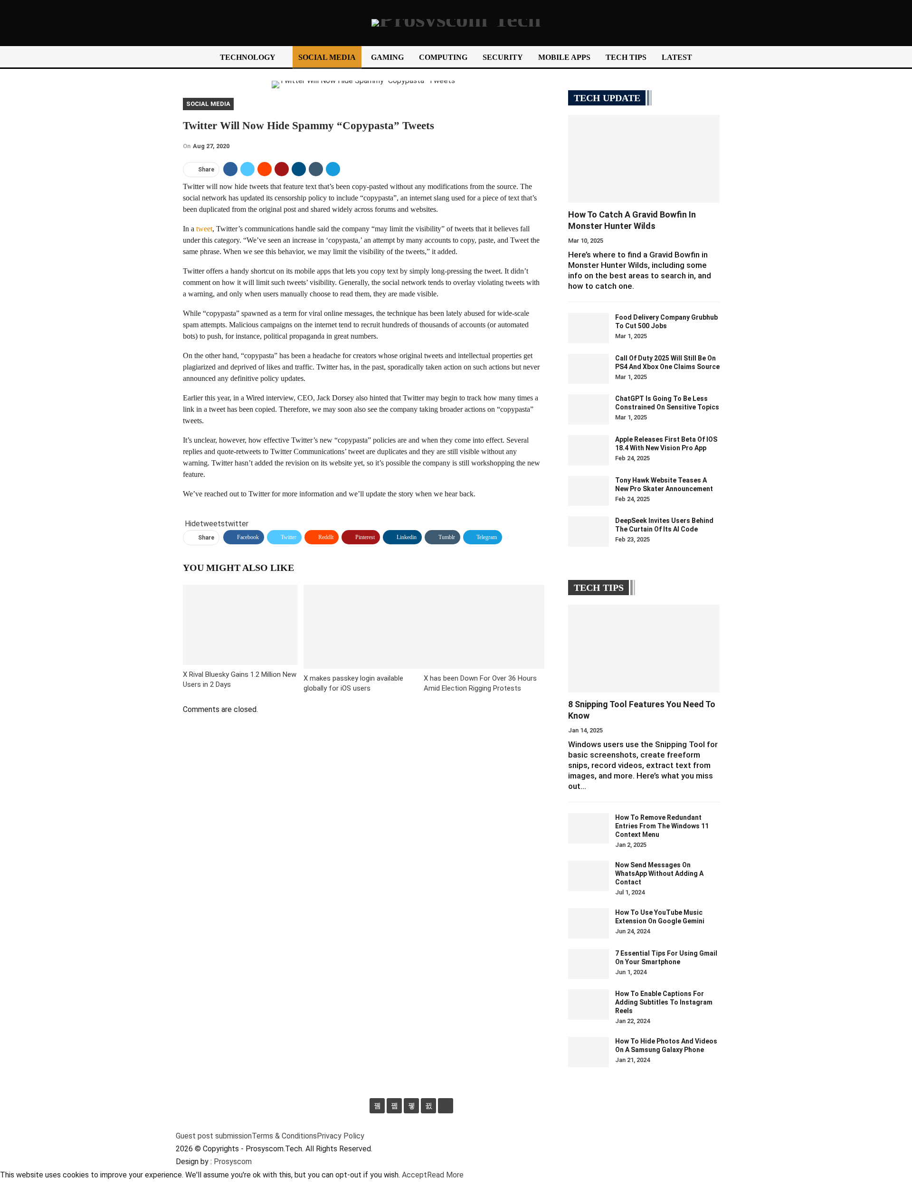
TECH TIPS (626, 57)
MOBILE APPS (564, 57)
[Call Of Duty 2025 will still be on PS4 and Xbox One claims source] (588, 369)
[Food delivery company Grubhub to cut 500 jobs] (588, 328)
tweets (212, 523)
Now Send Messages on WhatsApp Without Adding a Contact (659, 873)
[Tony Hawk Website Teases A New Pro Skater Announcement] (588, 491)
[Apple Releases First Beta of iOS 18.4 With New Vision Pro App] (588, 450)
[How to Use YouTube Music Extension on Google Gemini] (588, 923)
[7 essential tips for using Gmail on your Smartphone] (588, 964)
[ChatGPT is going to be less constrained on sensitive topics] (588, 409)
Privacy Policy (340, 1135)
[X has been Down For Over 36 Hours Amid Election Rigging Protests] (484, 627)
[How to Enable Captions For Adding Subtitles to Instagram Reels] (588, 1004)
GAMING (387, 57)
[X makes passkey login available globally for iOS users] (364, 627)
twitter (236, 523)
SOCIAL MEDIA (327, 57)
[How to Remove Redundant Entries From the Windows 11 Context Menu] (588, 828)
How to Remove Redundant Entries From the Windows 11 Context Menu (662, 826)
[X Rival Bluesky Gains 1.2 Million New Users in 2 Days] (240, 625)
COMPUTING (443, 57)
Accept (414, 1174)
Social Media (208, 103)
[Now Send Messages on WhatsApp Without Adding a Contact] (588, 876)
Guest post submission (214, 1135)
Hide (192, 523)
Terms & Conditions (284, 1135)
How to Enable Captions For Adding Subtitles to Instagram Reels (663, 1002)
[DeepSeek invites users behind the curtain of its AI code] (588, 531)
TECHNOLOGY (248, 57)
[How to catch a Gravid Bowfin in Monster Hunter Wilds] (644, 159)
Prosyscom (233, 1161)
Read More (445, 1174)
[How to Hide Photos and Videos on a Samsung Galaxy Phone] (588, 1052)
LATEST (677, 57)
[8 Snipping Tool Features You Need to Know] (644, 649)
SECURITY (503, 57)
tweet (204, 229)
